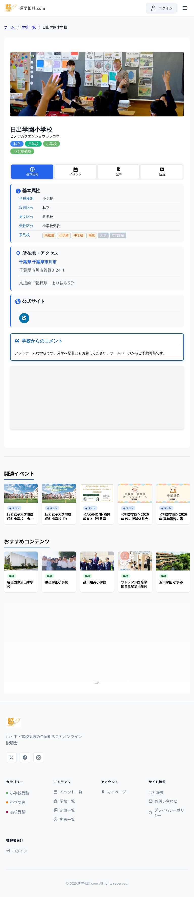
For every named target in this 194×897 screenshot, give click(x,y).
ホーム (9, 27)
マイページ (116, 791)
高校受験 (17, 811)
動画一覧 (67, 819)
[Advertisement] (97, 643)
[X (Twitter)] (11, 757)
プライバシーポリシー (169, 812)
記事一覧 (67, 810)
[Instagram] (38, 757)
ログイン (19, 850)
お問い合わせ (166, 801)
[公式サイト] (24, 318)
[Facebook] (25, 757)
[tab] (32, 172)
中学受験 (17, 802)
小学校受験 (19, 793)
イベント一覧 (71, 791)
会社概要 (156, 792)
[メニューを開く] (185, 8)
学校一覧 (28, 27)
